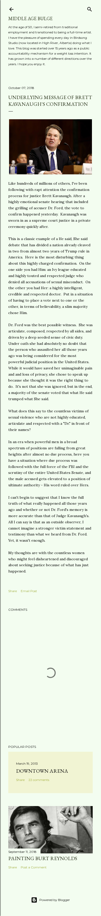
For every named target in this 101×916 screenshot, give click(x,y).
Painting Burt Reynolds (42, 858)
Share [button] (12, 591)
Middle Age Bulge (30, 18)
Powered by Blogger (54, 900)
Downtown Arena (42, 771)
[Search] (89, 8)
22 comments (38, 780)
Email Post (29, 591)
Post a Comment (34, 867)
